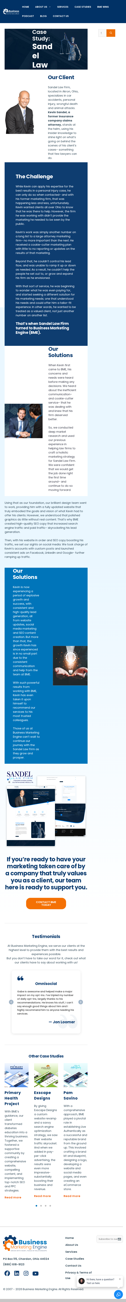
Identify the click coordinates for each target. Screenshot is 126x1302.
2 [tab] (41, 1205)
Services (62, 6)
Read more (13, 1197)
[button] (80, 1002)
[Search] (110, 33)
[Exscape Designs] (46, 1075)
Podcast (28, 16)
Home (25, 6)
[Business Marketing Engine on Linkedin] (17, 1273)
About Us (41, 6)
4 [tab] (50, 1205)
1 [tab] (36, 1205)
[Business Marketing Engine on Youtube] (36, 1274)
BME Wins (103, 6)
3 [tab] (45, 1205)
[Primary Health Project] (17, 1075)
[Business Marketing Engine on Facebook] (7, 1273)
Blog (43, 16)
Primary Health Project (13, 1098)
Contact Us (61, 16)
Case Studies (83, 6)
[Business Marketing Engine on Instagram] (26, 1273)
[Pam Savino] (76, 1075)
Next (89, 1134)
